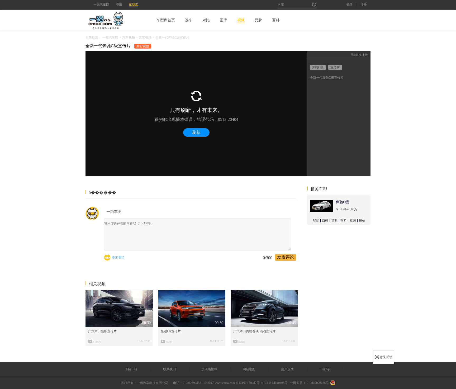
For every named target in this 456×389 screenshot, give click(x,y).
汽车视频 (128, 37)
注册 (363, 5)
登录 (349, 5)
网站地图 (249, 369)
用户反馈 (287, 369)
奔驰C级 (318, 67)
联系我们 (169, 369)
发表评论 (285, 257)
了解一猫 (131, 369)
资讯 (119, 5)
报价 (362, 220)
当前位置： (93, 37)
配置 (316, 220)
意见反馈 (386, 357)
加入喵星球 (209, 369)
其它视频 (145, 37)
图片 (343, 220)
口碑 (325, 220)
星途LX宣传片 (171, 331)
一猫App (325, 369)
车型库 (133, 5)
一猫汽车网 (101, 5)
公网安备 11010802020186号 (309, 383)
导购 (334, 220)
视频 (353, 220)
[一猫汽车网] (115, 20)
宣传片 (335, 67)
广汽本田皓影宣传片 (102, 331)
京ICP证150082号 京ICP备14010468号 (262, 383)
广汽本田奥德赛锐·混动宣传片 (254, 331)
